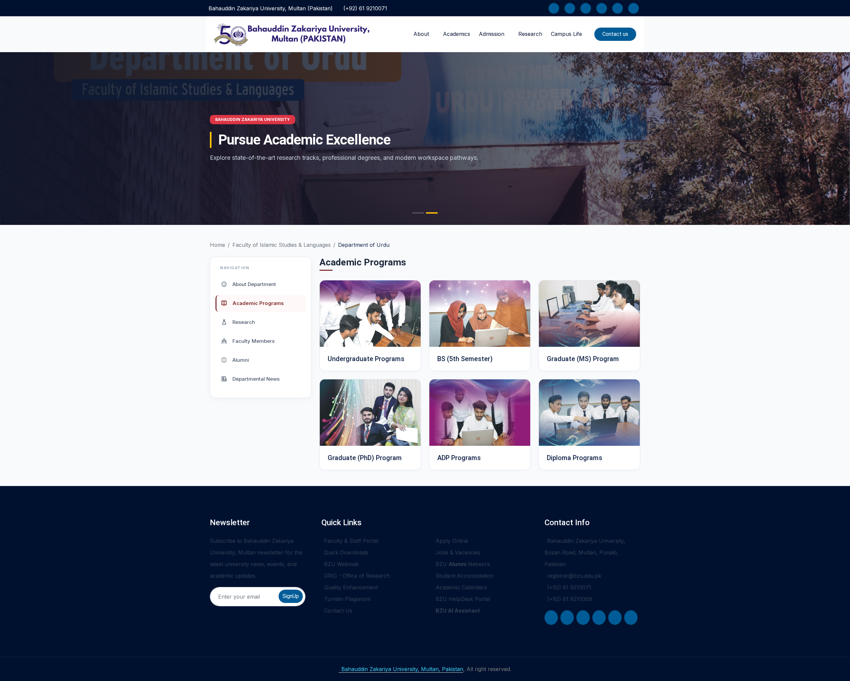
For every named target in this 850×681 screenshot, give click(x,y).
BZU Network (463, 564)
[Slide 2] (432, 213)
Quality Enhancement (351, 587)
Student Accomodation (464, 575)
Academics (456, 34)
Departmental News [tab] (255, 378)
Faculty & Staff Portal (351, 540)
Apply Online (452, 540)
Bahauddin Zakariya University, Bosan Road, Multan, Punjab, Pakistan (585, 552)
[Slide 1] (418, 213)
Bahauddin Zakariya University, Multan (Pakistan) (271, 8)
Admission (491, 34)
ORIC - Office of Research (357, 575)
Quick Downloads (346, 552)
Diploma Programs (574, 458)
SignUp (291, 596)
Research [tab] (243, 322)
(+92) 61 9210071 (365, 8)
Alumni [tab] (240, 359)
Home (217, 245)
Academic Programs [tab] (257, 303)
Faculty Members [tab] (253, 341)
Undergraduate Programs (366, 359)
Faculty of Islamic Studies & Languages (281, 245)
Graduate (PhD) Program (365, 458)
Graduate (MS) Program (583, 359)
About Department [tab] (253, 284)
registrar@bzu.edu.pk (574, 575)
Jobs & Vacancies (458, 552)
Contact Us (338, 610)
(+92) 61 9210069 (569, 599)
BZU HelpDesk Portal (463, 599)
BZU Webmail (341, 564)
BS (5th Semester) (465, 359)
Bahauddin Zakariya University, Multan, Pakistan (402, 669)
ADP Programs (459, 458)
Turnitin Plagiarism (347, 599)
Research (530, 34)
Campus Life (566, 34)
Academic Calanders (461, 587)
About (421, 34)
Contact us (615, 34)
